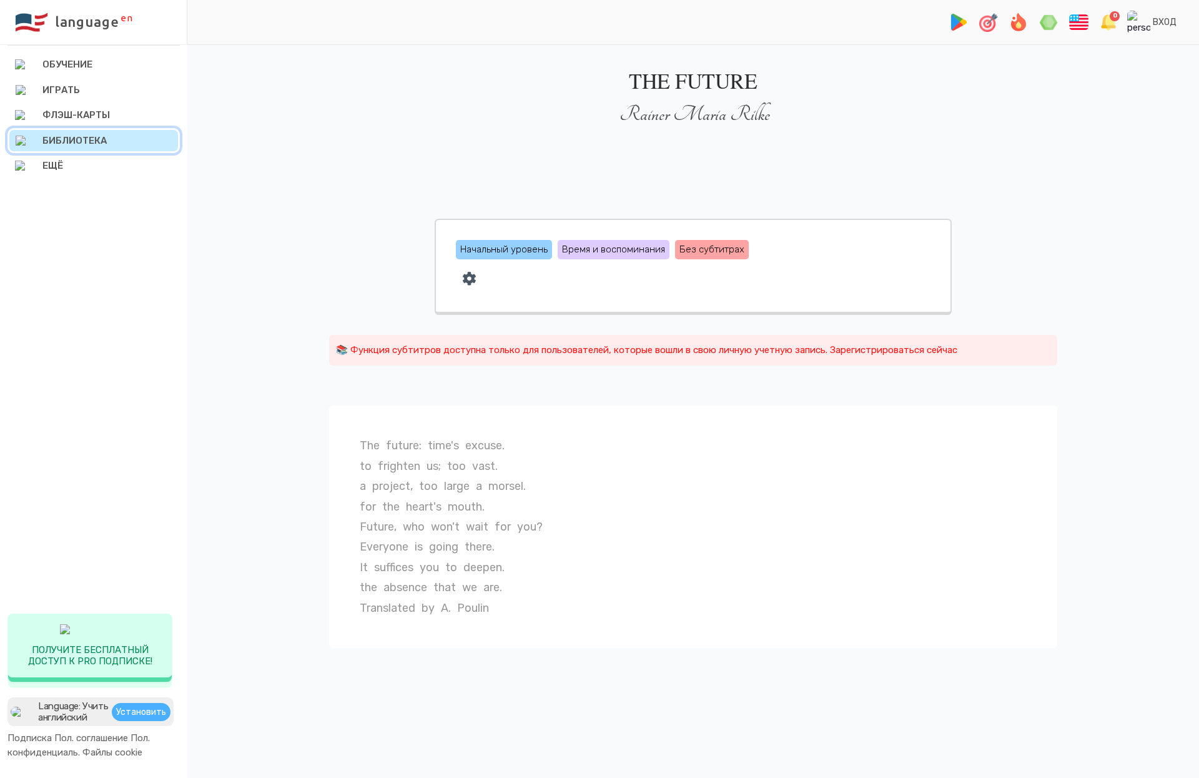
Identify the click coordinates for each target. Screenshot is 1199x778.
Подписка (29, 738)
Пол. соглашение (91, 738)
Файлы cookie (112, 752)
